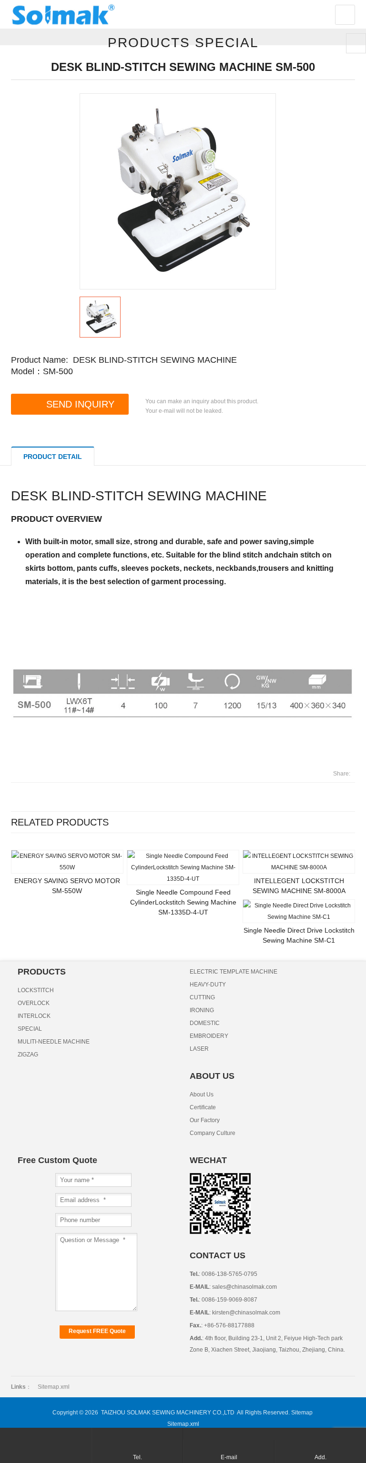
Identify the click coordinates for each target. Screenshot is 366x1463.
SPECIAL (30, 1028)
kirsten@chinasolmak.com (245, 1312)
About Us (202, 1094)
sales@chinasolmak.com (244, 1287)
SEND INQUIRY (80, 404)
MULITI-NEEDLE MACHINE (54, 1041)
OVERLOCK (34, 1003)
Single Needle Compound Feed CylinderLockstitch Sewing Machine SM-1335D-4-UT (183, 902)
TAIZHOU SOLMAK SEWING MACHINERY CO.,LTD (167, 1412)
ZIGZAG (28, 1054)
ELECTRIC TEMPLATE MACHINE (233, 971)
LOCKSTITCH (36, 990)
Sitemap (302, 1412)
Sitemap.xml (54, 1386)
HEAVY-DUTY (208, 984)
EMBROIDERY (209, 1036)
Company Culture (212, 1133)
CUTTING (202, 997)
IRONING (202, 1010)
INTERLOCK (34, 1016)
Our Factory (205, 1120)
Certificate (203, 1107)
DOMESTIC (205, 1023)
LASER (199, 1048)
